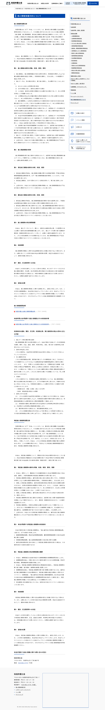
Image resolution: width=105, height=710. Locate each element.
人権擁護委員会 (75, 36)
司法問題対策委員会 (76, 58)
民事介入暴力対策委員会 (77, 53)
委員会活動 (74, 33)
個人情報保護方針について (78, 99)
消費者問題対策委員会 (77, 46)
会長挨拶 (73, 27)
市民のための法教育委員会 (78, 65)
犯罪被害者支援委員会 (77, 55)
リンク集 (73, 93)
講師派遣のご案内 (76, 76)
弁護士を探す (45, 3)
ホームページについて (77, 96)
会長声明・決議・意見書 (78, 30)
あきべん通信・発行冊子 (78, 83)
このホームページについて (23, 689)
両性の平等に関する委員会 (78, 70)
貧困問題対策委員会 (76, 68)
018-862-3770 (23, 663)
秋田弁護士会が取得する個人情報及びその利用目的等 (32, 324)
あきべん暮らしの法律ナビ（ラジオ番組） (80, 79)
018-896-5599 (80, 3)
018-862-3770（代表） (29, 685)
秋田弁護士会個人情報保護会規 (25, 311)
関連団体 (73, 90)
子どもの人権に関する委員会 (78, 43)
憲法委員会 (74, 60)
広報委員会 (74, 63)
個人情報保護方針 (21, 687)
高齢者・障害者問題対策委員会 (79, 48)
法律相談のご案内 (57, 3)
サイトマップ (74, 103)
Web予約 (94, 3)
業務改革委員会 (75, 73)
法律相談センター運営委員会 (78, 50)
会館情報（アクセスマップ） (79, 87)
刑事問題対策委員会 (76, 41)
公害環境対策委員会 (76, 38)
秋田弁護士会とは (33, 3)
